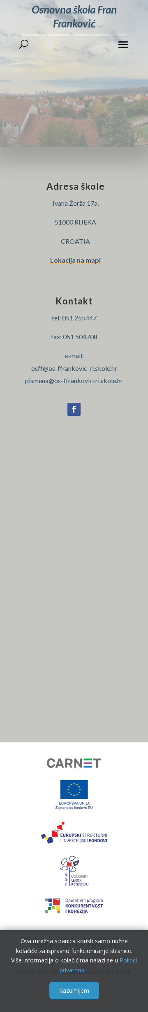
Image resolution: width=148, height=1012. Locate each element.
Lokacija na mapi (75, 260)
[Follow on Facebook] (74, 409)
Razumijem (74, 990)
